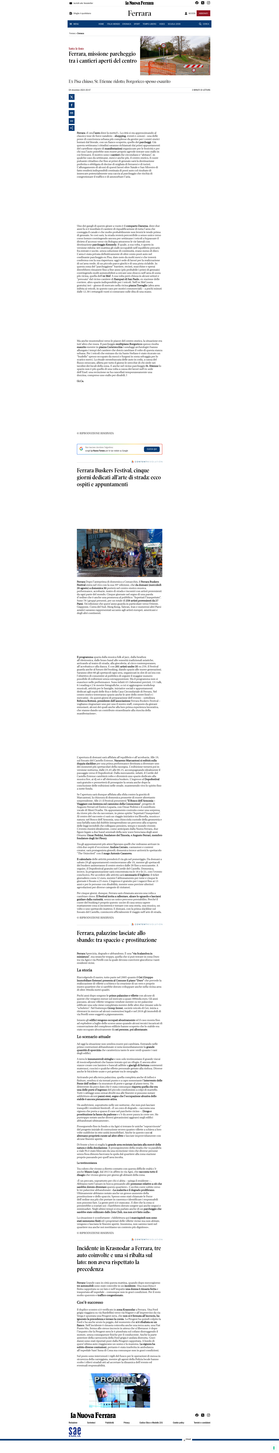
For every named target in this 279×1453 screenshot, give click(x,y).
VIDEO (162, 24)
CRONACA (126, 24)
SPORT (137, 24)
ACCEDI (192, 14)
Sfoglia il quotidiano (82, 14)
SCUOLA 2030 (174, 24)
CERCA (206, 24)
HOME (101, 24)
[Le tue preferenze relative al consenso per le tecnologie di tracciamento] (274, 1448)
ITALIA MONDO (113, 24)
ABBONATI (203, 14)
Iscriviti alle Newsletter (83, 3)
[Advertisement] (98, 112)
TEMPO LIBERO (149, 24)
